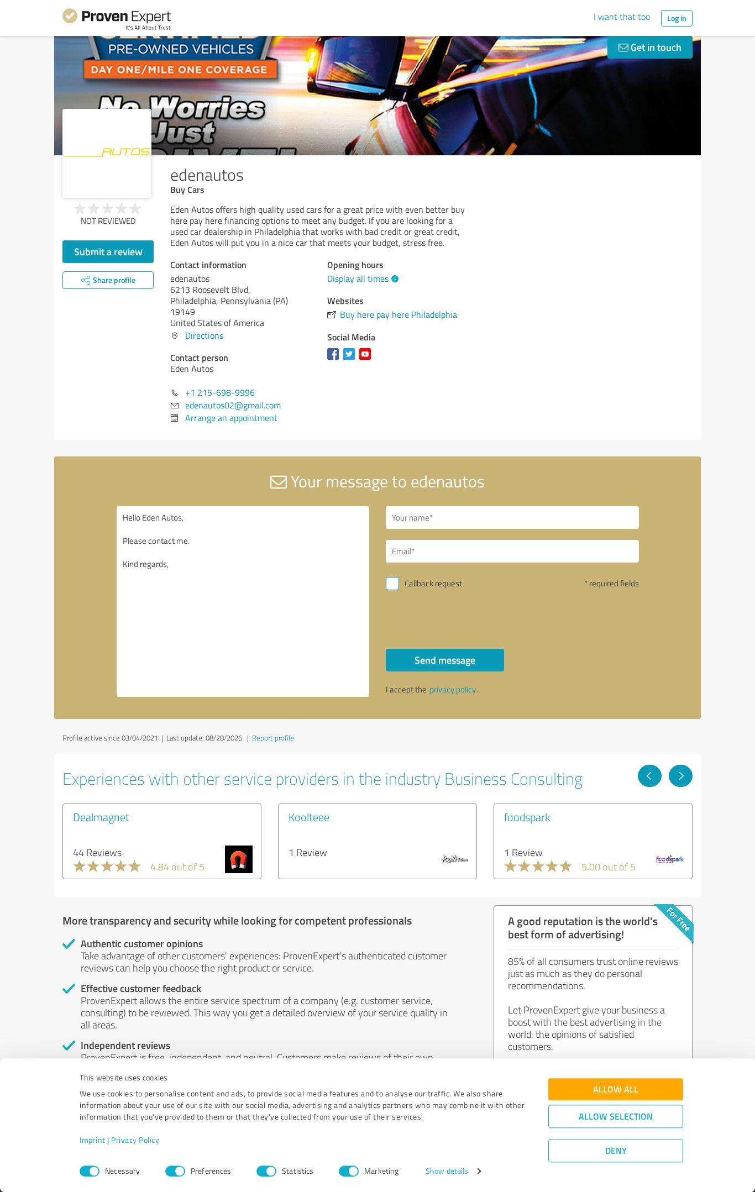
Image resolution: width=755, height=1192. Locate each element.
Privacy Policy (135, 1140)
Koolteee (309, 817)
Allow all (615, 1089)
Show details (447, 1171)
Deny (616, 1150)
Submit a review (108, 251)
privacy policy (452, 689)
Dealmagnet (101, 817)
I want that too (622, 16)
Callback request (433, 583)
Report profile (273, 738)
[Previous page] (650, 776)
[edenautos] (107, 153)
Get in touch (654, 47)
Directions (204, 335)
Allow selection (616, 1116)
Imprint (93, 1140)
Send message (445, 660)
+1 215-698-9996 (220, 392)
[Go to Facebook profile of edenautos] (335, 359)
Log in (676, 18)
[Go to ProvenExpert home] (116, 21)
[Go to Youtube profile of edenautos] (367, 359)
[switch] (175, 1171)
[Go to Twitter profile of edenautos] (351, 359)
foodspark (527, 817)
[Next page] (681, 776)
